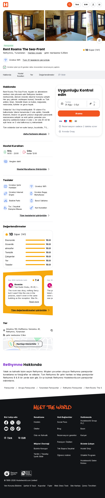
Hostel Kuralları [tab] (20, 74)
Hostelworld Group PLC (89, 422)
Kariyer (84, 435)
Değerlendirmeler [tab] (46, 75)
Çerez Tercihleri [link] (89, 486)
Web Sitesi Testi (61, 486)
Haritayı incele (35, 53)
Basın (83, 429)
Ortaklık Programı (88, 455)
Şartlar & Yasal (30, 486)
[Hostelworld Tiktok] (18, 429)
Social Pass (62, 422)
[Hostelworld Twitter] (12, 423)
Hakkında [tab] (7, 75)
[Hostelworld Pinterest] (12, 429)
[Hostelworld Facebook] (6, 423)
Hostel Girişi (86, 448)
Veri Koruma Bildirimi (13, 486)
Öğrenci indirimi (64, 455)
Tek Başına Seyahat (66, 448)
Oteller (37, 429)
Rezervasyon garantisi (66, 435)
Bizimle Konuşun (41, 448)
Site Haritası (75, 486)
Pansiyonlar (8, 46)
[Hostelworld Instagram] (18, 423)
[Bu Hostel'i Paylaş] (99, 40)
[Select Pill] (69, 4)
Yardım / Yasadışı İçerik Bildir (41, 455)
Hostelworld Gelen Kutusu (89, 461)
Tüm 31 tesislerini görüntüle (36, 60)
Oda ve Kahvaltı (41, 435)
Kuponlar (42, 486)
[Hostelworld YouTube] (6, 429)
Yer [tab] (31, 75)
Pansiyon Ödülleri (64, 442)
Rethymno (8, 53)
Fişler (50, 486)
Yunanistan (19, 53)
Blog (59, 429)
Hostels (37, 422)
